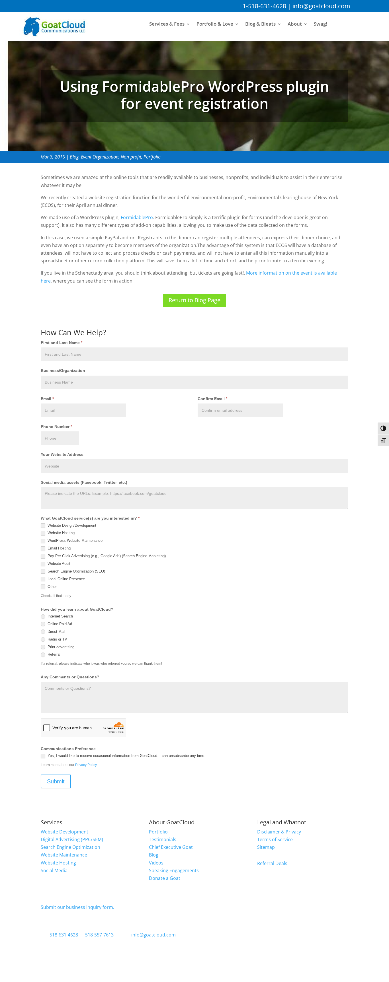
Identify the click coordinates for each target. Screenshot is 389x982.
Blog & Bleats (260, 24)
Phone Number (56, 426)
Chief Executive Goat (171, 847)
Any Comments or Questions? (70, 677)
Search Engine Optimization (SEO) (75, 571)
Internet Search (59, 616)
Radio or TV (56, 639)
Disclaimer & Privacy (279, 832)
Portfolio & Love (214, 24)
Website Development (64, 832)
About (295, 24)
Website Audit (58, 563)
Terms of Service (275, 839)
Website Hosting (60, 533)
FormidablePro (137, 217)
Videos (156, 863)
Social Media (54, 870)
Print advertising (60, 647)
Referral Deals (272, 863)
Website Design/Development (71, 525)
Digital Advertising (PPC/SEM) (72, 839)
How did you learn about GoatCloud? (77, 609)
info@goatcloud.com (321, 6)
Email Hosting (58, 548)
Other (51, 586)
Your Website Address (62, 454)
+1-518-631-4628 (262, 6)
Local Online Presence (65, 579)
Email (47, 398)
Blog (74, 157)
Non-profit (131, 157)
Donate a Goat (164, 878)
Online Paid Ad (59, 624)
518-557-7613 (99, 935)
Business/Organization (63, 370)
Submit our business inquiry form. (77, 907)
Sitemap (266, 847)
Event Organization (99, 157)
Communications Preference (68, 748)
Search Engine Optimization (70, 847)
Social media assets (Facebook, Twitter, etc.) (84, 482)
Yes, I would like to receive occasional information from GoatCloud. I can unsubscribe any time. (125, 756)
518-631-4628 (64, 935)
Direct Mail (55, 631)
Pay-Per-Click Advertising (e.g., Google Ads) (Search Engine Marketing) (106, 556)
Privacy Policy (86, 765)
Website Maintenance (64, 855)
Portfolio (152, 157)
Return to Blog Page (194, 300)
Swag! (320, 24)
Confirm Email (212, 398)
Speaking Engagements (174, 870)
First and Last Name (61, 342)
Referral (53, 654)
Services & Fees (167, 24)
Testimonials (162, 839)
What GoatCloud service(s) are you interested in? (90, 518)
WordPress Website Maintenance (74, 540)
